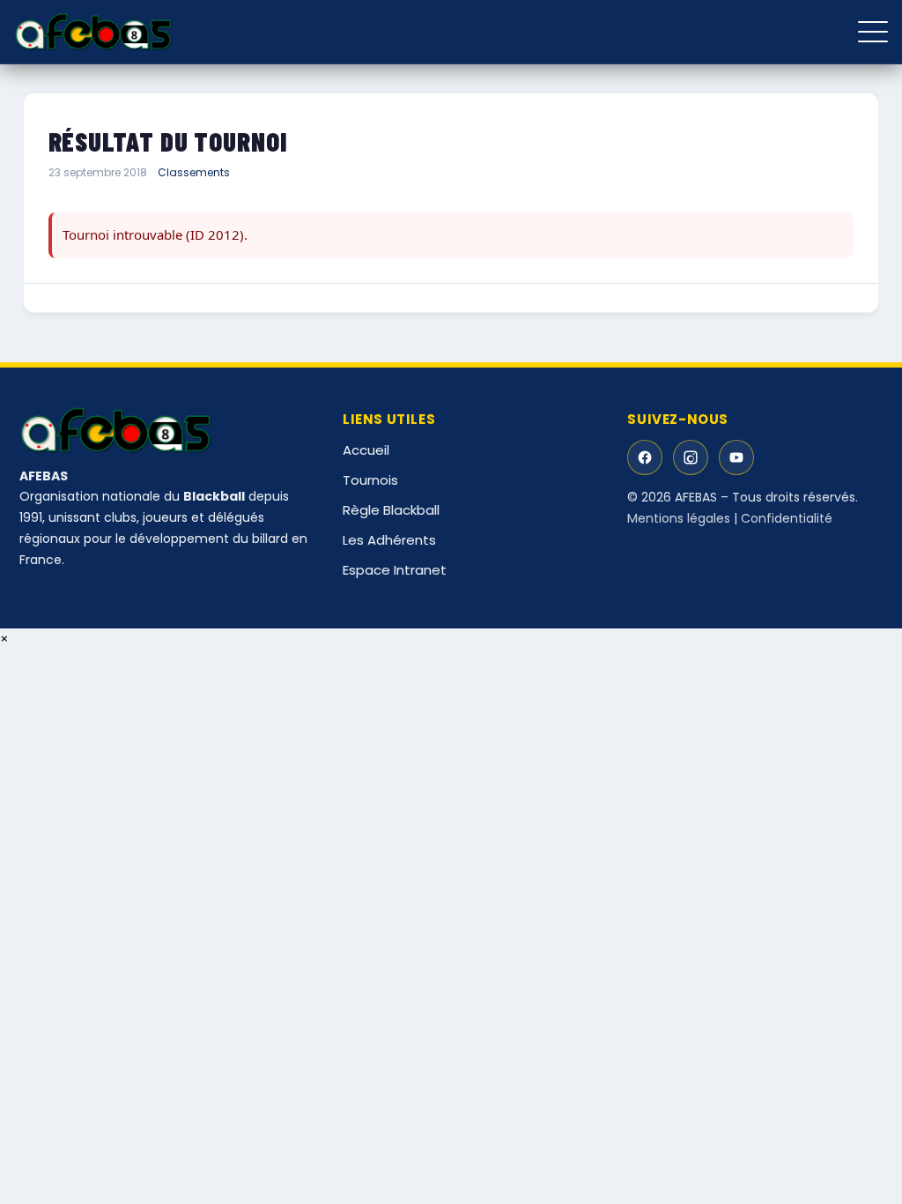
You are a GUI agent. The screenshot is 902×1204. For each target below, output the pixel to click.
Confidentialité (786, 518)
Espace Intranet (395, 570)
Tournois (370, 480)
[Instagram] (690, 457)
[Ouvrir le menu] (873, 31)
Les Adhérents (389, 540)
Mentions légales (678, 518)
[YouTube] (736, 457)
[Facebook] (644, 457)
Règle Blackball (391, 510)
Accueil (366, 450)
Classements (194, 172)
